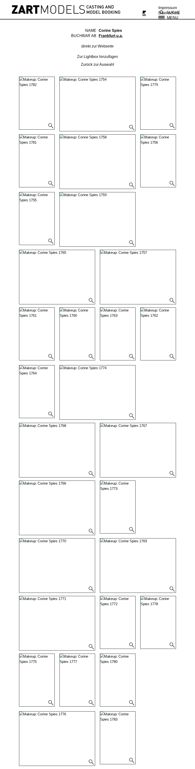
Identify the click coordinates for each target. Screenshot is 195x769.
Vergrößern (51, 125)
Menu (172, 18)
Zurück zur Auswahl (97, 64)
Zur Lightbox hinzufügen (97, 57)
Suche (173, 12)
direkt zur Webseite (97, 46)
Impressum (167, 8)
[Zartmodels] (66, 9)
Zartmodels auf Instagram (144, 13)
